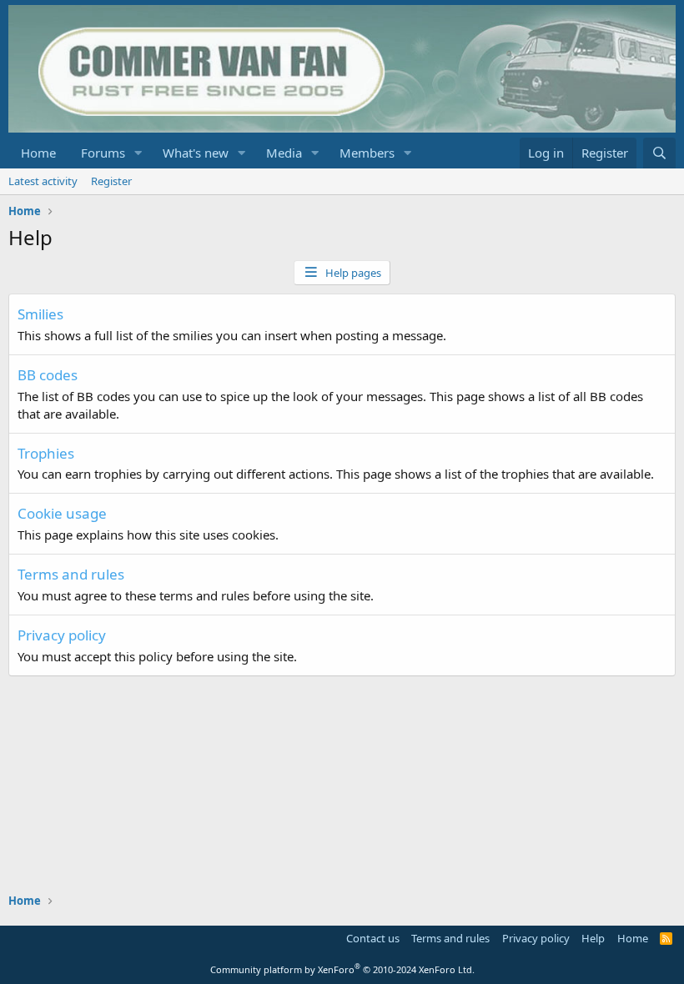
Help (593, 938)
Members (367, 152)
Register (111, 180)
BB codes (48, 374)
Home (38, 152)
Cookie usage (62, 513)
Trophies (46, 453)
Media (284, 152)
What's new (196, 152)
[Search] (659, 153)
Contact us (373, 938)
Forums (103, 152)
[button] (138, 153)
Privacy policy (62, 635)
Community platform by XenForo (342, 969)
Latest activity (43, 180)
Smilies (40, 314)
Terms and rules (71, 574)
